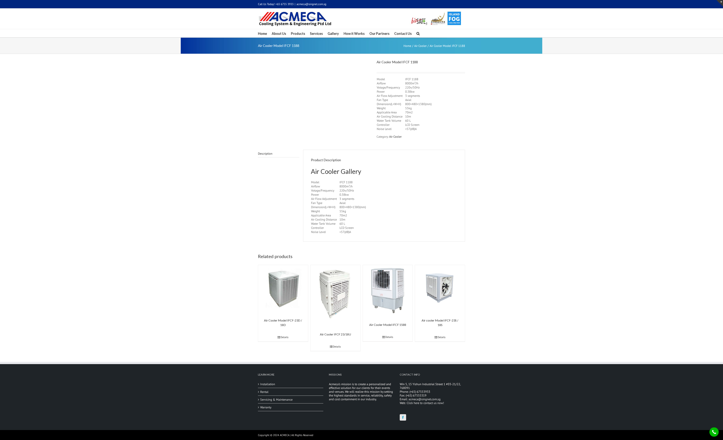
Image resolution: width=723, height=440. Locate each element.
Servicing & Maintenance (276, 399)
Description (265, 153)
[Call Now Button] (714, 432)
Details (284, 337)
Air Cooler (395, 136)
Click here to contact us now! (425, 403)
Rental (264, 392)
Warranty (265, 407)
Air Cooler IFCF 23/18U (335, 334)
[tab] (278, 153)
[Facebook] (403, 417)
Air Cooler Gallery (336, 171)
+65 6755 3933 (284, 4)
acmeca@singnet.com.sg (311, 4)
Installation (267, 384)
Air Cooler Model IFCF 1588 (387, 324)
